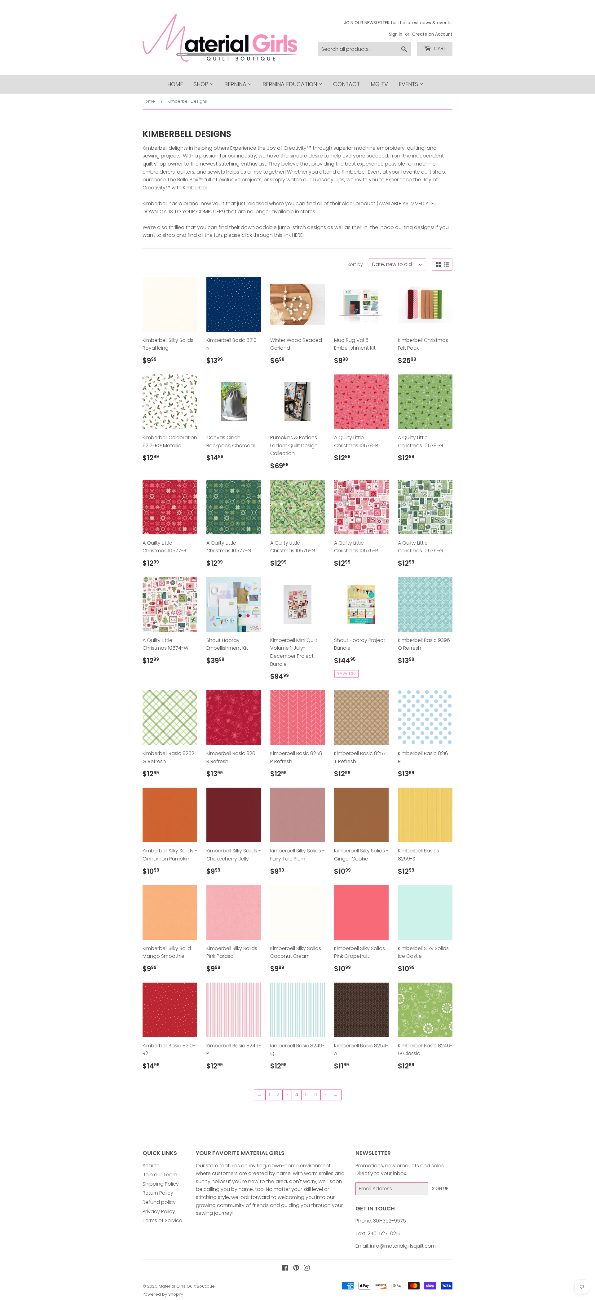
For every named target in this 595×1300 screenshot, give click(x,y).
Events (409, 84)
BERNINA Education (290, 84)
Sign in (395, 34)
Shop (202, 84)
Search (151, 1165)
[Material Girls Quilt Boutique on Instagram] (307, 1268)
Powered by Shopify (163, 1294)
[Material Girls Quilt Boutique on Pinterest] (296, 1268)
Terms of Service (162, 1220)
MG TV (379, 84)
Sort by (355, 264)
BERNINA (236, 84)
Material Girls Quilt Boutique (187, 1286)
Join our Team (160, 1174)
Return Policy (158, 1192)
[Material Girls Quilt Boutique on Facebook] (285, 1268)
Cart (439, 48)
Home (175, 84)
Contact (346, 84)
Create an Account (432, 34)
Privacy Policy (159, 1211)
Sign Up (440, 1188)
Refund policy (159, 1202)
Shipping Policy (161, 1183)
